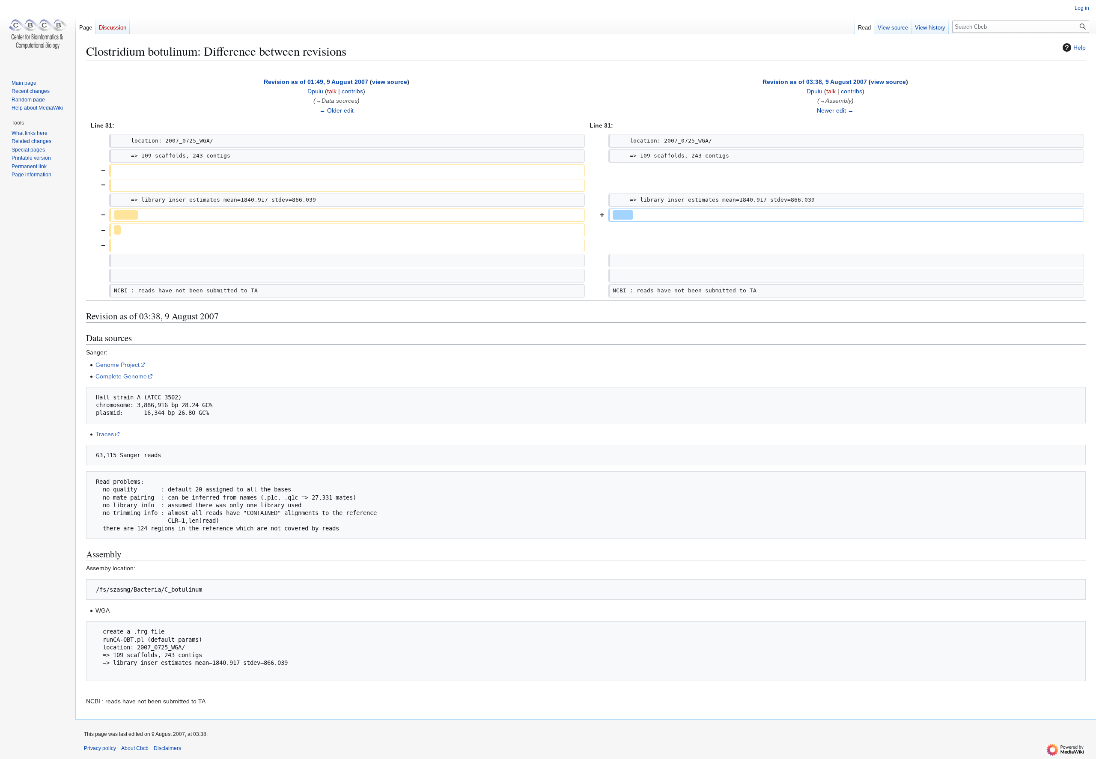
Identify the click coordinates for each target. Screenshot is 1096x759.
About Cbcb (135, 748)
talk (332, 91)
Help (1079, 47)
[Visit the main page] (37, 34)
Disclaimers (167, 748)
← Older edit (336, 110)
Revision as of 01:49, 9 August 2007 (316, 81)
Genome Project (117, 364)
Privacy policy (100, 748)
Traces (104, 434)
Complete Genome (121, 376)
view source (389, 81)
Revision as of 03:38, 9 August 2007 (814, 81)
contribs (352, 91)
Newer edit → (835, 110)
